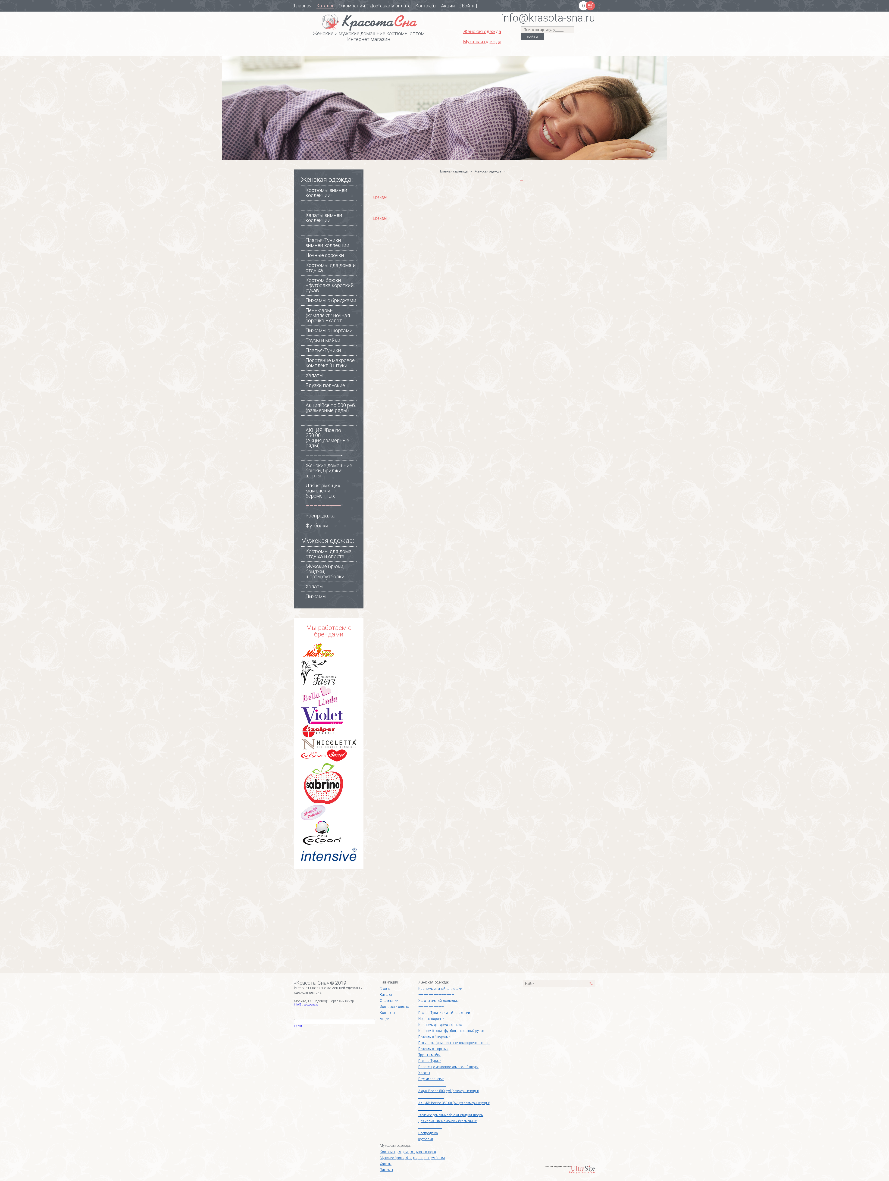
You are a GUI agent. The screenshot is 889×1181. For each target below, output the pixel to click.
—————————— (325, 420)
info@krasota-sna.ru (306, 1004)
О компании (352, 6)
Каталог (325, 6)
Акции (448, 6)
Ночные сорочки (325, 255)
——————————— (327, 395)
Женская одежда (488, 171)
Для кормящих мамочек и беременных (323, 491)
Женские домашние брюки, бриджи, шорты (329, 471)
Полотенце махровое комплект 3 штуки (330, 362)
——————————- (326, 230)
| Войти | (468, 6)
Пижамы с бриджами (331, 300)
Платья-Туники (323, 350)
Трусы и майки (323, 340)
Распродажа (320, 516)
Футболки (317, 526)
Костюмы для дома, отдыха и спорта (329, 553)
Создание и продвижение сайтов (557, 1166)
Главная (303, 6)
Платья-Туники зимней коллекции (327, 242)
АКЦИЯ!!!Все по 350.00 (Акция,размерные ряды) (327, 437)
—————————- (324, 455)
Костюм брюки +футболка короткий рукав (330, 285)
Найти (298, 1026)
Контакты (425, 6)
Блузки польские (325, 385)
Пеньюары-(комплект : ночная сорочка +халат (328, 315)
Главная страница (454, 171)
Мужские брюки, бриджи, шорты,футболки (412, 1158)
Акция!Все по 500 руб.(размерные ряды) (331, 407)
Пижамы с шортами (329, 330)
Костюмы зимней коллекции (326, 192)
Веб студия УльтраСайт (582, 1172)
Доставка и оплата (390, 6)
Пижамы (316, 596)
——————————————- (334, 205)
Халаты (314, 375)
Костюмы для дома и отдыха (331, 267)
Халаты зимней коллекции (324, 217)
